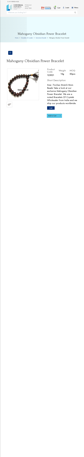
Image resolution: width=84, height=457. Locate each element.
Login (51, 108)
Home (16, 38)
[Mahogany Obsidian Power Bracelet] (23, 84)
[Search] (75, 12)
